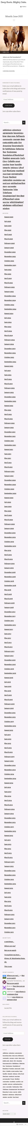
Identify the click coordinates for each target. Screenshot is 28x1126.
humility (18, 164)
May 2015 (7, 743)
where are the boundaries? (12, 57)
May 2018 (7, 590)
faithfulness (10, 149)
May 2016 (7, 691)
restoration (7, 180)
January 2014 (9, 813)
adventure (16, 130)
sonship (5, 1084)
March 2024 (8, 335)
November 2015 (10, 717)
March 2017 (8, 647)
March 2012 (8, 910)
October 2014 (9, 774)
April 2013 (8, 853)
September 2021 (10, 445)
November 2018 (10, 577)
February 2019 (9, 563)
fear (4, 152)
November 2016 (10, 664)
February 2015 (9, 757)
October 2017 (9, 620)
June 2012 (7, 897)
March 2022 (8, 419)
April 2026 (8, 234)
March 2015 (8, 752)
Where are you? (10, 946)
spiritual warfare (18, 183)
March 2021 (8, 467)
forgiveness (12, 152)
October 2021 (9, 441)
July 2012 (7, 892)
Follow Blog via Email (10, 1016)
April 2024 (8, 331)
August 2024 (8, 313)
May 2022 (7, 410)
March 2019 (8, 559)
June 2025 (7, 270)
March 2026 (8, 239)
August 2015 (8, 730)
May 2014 (7, 796)
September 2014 (10, 778)
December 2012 (9, 871)
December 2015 (9, 713)
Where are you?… (13, 975)
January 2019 (9, 568)
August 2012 (8, 888)
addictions (7, 130)
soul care (6, 183)
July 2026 (7, 221)
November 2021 (10, 436)
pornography (17, 174)
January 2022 (9, 427)
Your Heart (16, 1097)
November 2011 (9, 928)
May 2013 (7, 849)
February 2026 (9, 243)
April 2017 (7, 642)
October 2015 (9, 721)
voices (17, 199)
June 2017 (7, 634)
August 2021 (8, 449)
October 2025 (9, 261)
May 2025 (7, 274)
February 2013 (9, 862)
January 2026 (9, 248)
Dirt (20, 142)
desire (11, 1061)
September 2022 (10, 401)
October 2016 (9, 669)
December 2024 (10, 296)
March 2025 (8, 283)
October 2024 (9, 305)
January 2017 (8, 656)
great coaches (15, 1071)
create (16, 1058)
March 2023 (8, 384)
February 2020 (9, 524)
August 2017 (8, 629)
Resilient (12, 177)
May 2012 (7, 901)
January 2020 (9, 528)
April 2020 (8, 515)
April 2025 (8, 278)
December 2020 (10, 480)
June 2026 (7, 226)
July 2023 (7, 370)
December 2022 (10, 397)
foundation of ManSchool (13, 155)
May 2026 (7, 230)
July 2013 (7, 840)
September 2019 (10, 546)
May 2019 (7, 550)
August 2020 (8, 498)
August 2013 (8, 835)
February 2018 (9, 603)
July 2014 (7, 787)
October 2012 (9, 879)
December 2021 (9, 432)
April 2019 (8, 555)
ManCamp (11, 171)
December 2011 (9, 923)
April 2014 (8, 800)
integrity (6, 168)
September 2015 (10, 726)
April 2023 (8, 379)
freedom (6, 158)
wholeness (7, 205)
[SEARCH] (23, 122)
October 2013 (9, 827)
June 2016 (7, 686)
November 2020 (10, 484)
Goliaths (11, 161)
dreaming (7, 146)
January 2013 (9, 866)
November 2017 (9, 616)
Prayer (6, 177)
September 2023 (10, 362)
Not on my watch (10, 950)
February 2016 (9, 704)
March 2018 (8, 599)
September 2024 (10, 309)
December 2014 (9, 765)
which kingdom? (17, 202)
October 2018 (9, 581)
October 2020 (9, 489)
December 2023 (10, 348)
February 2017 (9, 651)
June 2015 (7, 739)
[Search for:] (12, 122)
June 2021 (7, 454)
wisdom (6, 208)
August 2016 (8, 678)
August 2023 (8, 366)
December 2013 (9, 818)
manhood (20, 171)
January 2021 (9, 476)
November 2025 (10, 256)
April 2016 (8, 695)
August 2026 (8, 217)
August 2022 (8, 406)
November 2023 (10, 353)
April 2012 (8, 906)
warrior (6, 202)
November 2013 (10, 822)
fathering (20, 149)
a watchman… (9, 942)
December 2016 (9, 660)
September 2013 (10, 831)
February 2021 (9, 471)
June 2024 (7, 322)
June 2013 (7, 844)
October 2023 (9, 357)
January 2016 (9, 708)
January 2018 (9, 607)
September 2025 (10, 265)
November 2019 (10, 537)
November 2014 (10, 770)
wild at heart (17, 205)
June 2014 (7, 792)
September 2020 (10, 493)
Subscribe (8, 105)
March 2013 (8, 857)
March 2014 (8, 805)
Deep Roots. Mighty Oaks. (13, 2)
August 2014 (8, 783)
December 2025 (10, 252)
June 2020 (7, 506)
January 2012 (9, 919)
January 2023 (9, 392)
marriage (7, 174)
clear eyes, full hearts (16, 136)
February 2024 (9, 340)
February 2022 (9, 423)
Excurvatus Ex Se (7, 1063)
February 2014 (9, 809)
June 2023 (7, 375)
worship (10, 1097)
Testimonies (8, 190)
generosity (15, 158)
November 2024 (10, 300)
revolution (17, 180)
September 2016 (10, 673)
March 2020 (8, 520)
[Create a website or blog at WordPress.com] (14, 1122)
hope (12, 165)
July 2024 (7, 318)
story (5, 186)
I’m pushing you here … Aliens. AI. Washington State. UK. (14, 958)
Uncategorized (9, 196)
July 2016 (7, 682)
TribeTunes (7, 193)
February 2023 (9, 388)
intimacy (14, 168)
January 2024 (9, 344)
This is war (8, 966)
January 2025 (9, 291)
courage (16, 139)
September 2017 (10, 625)
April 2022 (8, 414)
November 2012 (10, 875)
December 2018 (9, 572)
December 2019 (9, 533)
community (7, 139)
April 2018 (8, 594)
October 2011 (9, 932)
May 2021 (7, 458)
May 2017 (7, 638)
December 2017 (9, 612)
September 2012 (10, 884)
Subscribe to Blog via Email (11, 82)
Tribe (15, 190)
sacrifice (18, 1081)
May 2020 (7, 511)
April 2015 (8, 748)
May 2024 (7, 327)
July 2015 (7, 735)
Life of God (21, 1073)
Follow (8, 1039)
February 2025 (9, 287)
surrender (12, 186)
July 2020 (7, 502)
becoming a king (7, 1055)
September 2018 (10, 585)
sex (23, 180)
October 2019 (9, 541)
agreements (8, 133)
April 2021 (8, 463)
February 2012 (9, 914)
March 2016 (8, 699)
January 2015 (9, 761)
